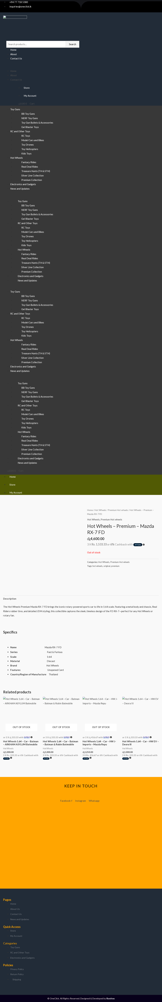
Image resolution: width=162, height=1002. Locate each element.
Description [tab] (9, 598)
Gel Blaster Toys (30, 218)
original (106, 566)
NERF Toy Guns (29, 118)
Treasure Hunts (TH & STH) (35, 171)
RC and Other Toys (20, 131)
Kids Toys (26, 153)
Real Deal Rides (29, 166)
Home (13, 49)
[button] (42, 66)
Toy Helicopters (29, 149)
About (13, 54)
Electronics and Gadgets (30, 276)
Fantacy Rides (28, 162)
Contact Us (16, 58)
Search (72, 44)
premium (115, 566)
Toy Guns (15, 109)
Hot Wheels (16, 157)
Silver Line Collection (32, 175)
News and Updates (20, 188)
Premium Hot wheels (118, 510)
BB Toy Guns (28, 113)
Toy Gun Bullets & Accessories (37, 122)
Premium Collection (31, 271)
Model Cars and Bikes (32, 140)
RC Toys (25, 135)
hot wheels (98, 566)
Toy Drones (27, 144)
